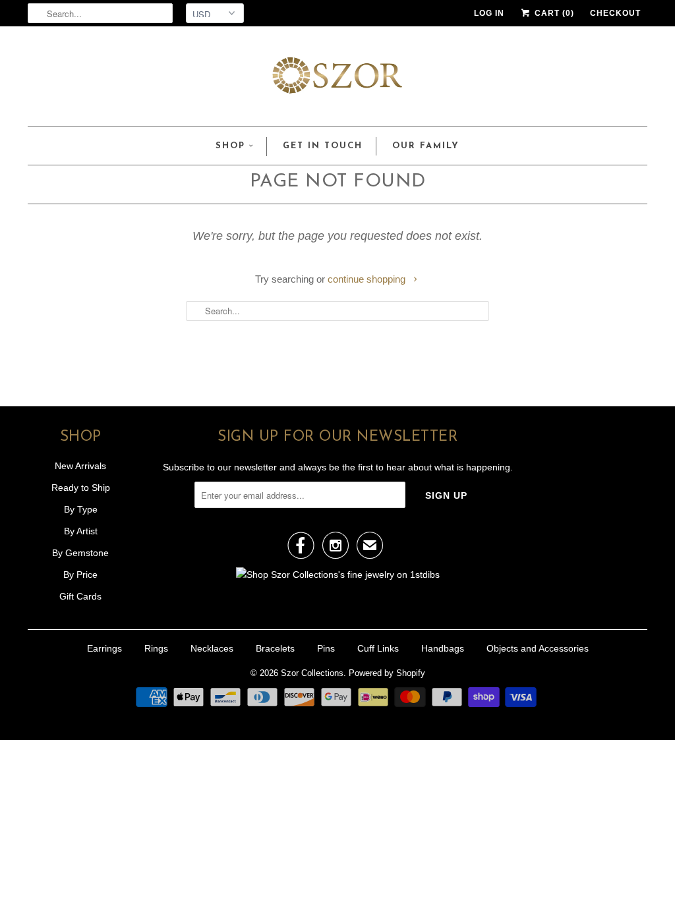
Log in (489, 13)
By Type (81, 509)
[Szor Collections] (337, 79)
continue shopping (368, 279)
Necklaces (212, 648)
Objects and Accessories (537, 648)
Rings (156, 648)
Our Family (425, 146)
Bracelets (275, 648)
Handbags (442, 648)
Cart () (553, 13)
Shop (230, 146)
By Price (80, 574)
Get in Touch (323, 146)
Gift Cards (80, 596)
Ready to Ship (80, 487)
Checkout (615, 13)
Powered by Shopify (387, 673)
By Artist (81, 531)
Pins (326, 648)
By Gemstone (80, 553)
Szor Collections (312, 673)
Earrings (104, 648)
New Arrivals (80, 466)
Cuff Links (378, 648)
